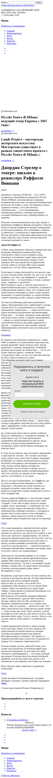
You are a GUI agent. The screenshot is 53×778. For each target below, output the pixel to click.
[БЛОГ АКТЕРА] (26, 5)
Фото (9, 36)
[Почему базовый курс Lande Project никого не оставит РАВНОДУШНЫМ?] (17, 720)
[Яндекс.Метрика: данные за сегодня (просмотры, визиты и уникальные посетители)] (10, 775)
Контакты (11, 43)
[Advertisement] (26, 83)
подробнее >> (7, 131)
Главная (10, 31)
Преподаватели (14, 33)
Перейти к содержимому (13, 26)
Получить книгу (32, 403)
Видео (10, 38)
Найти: (4, 2)
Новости (11, 41)
